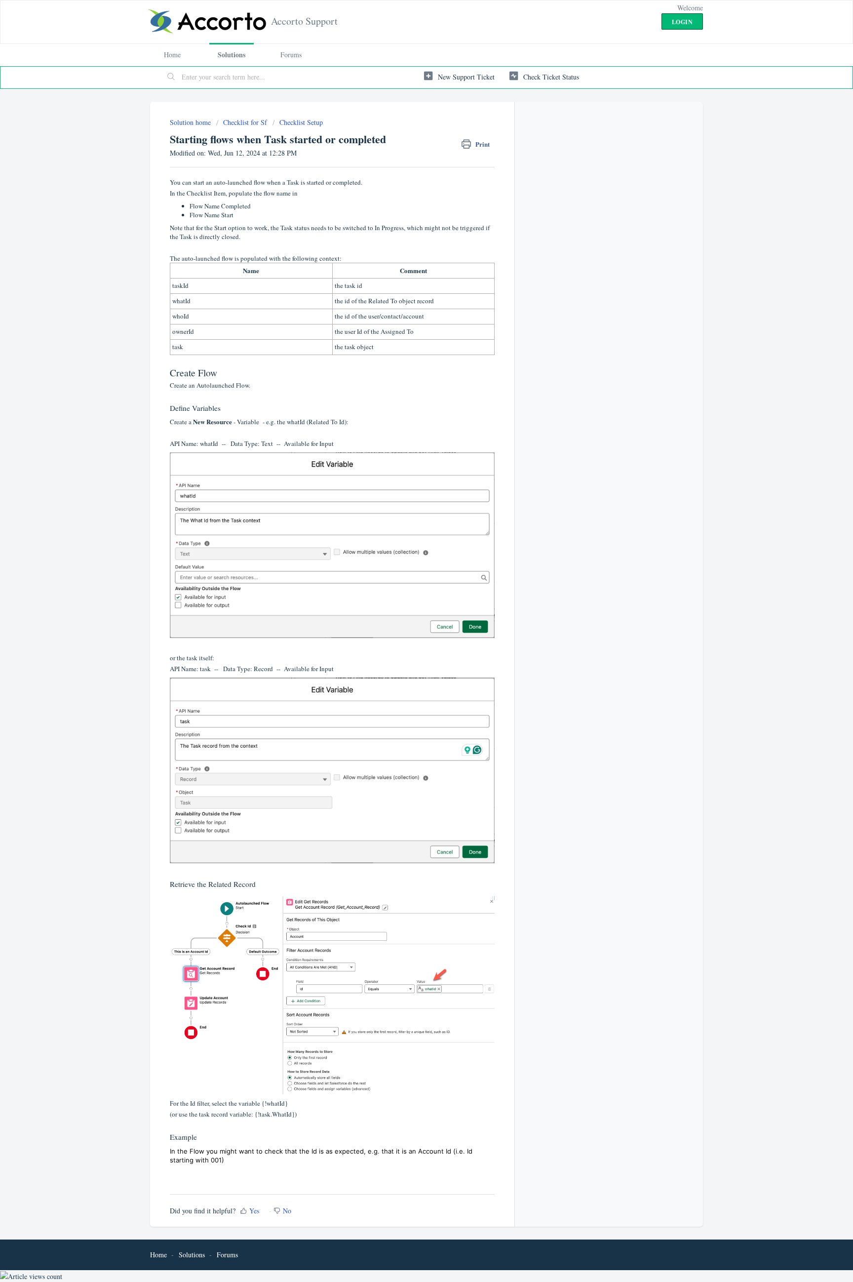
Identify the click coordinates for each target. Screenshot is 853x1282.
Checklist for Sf (245, 122)
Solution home (191, 122)
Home (172, 54)
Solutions (231, 54)
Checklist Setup (301, 122)
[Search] (171, 77)
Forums (291, 54)
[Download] (408, 526)
